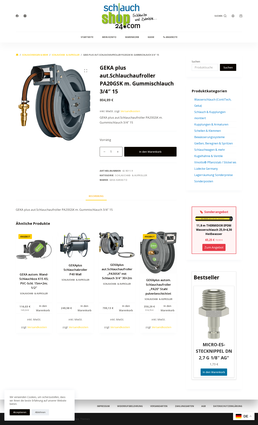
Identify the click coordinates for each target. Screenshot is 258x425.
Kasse (151, 37)
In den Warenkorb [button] (43, 308)
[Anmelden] (233, 16)
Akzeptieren (19, 412)
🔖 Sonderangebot (214, 212)
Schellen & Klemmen (207, 131)
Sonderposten (203, 181)
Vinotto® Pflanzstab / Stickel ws (215, 162)
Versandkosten (130, 111)
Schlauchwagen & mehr (209, 150)
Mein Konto (109, 37)
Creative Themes (79, 419)
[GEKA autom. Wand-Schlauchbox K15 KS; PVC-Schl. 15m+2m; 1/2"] (34, 249)
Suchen (196, 61)
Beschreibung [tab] (96, 196)
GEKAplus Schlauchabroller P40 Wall (75, 269)
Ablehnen (40, 412)
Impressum (103, 406)
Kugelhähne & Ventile (208, 156)
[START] (17, 55)
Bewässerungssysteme (209, 137)
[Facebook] (17, 16)
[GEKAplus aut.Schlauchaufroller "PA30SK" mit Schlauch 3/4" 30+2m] (117, 244)
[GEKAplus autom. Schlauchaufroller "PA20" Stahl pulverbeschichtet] (158, 252)
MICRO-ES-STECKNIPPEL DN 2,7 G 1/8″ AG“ (214, 351)
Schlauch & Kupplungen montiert (210, 115)
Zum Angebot (213, 247)
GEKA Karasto (118, 179)
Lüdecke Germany (206, 169)
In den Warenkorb (150, 151)
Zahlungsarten (184, 406)
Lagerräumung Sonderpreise (213, 175)
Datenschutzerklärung (227, 406)
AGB (203, 406)
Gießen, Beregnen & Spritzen (213, 143)
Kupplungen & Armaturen (211, 124)
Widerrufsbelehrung (130, 406)
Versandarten (158, 406)
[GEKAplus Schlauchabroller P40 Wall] (75, 245)
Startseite (87, 37)
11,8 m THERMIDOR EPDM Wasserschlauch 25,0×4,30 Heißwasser (214, 230)
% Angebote (170, 37)
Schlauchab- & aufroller (131, 175)
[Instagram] (25, 16)
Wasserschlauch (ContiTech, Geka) (212, 103)
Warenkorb (132, 37)
